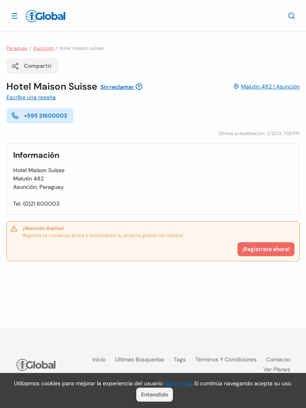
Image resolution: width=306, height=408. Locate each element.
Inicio (99, 359)
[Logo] (45, 16)
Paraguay (17, 48)
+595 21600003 (45, 115)
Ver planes (276, 369)
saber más (177, 383)
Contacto (278, 359)
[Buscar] (292, 16)
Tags (180, 359)
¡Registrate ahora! (266, 249)
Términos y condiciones (226, 359)
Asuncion (43, 48)
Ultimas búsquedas (139, 359)
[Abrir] (14, 16)
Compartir (38, 65)
